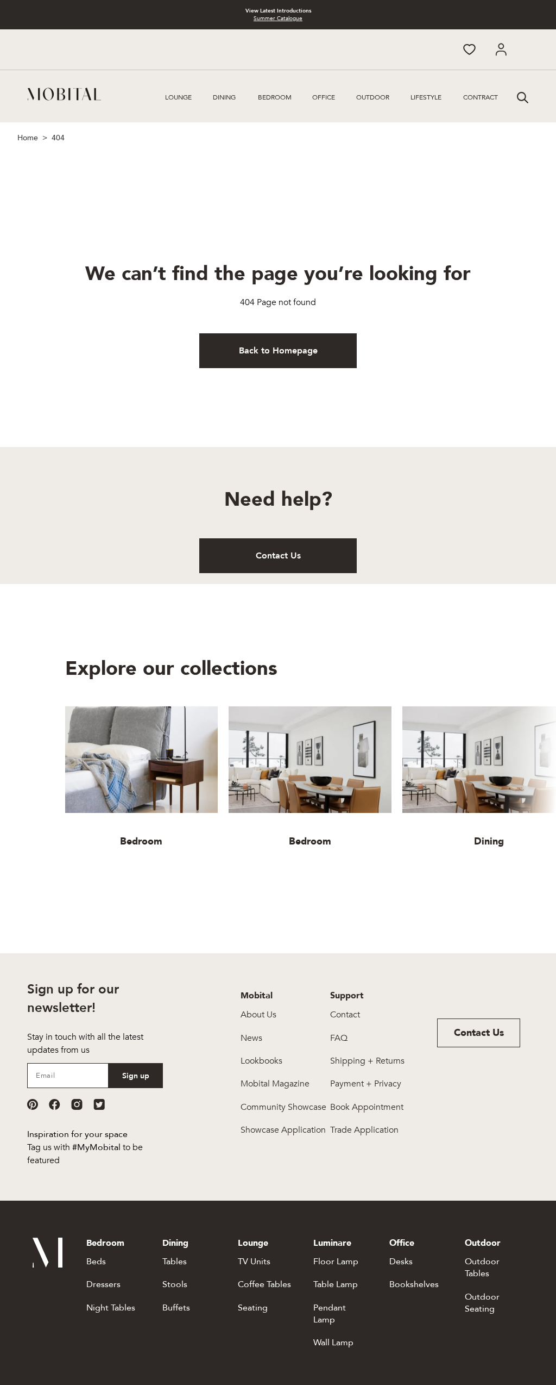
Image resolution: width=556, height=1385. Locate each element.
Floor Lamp (335, 1262)
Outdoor (372, 97)
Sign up (135, 1076)
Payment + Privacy (365, 1084)
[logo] (64, 94)
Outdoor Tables (482, 1268)
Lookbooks (261, 1061)
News (251, 1038)
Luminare (332, 1243)
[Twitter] (99, 1104)
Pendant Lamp (329, 1314)
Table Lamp (335, 1284)
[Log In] (501, 49)
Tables (174, 1262)
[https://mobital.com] (47, 1265)
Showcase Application (283, 1130)
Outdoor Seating (482, 1303)
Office (323, 97)
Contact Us (278, 556)
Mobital (257, 996)
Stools (174, 1284)
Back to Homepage (278, 351)
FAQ (339, 1038)
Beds (96, 1262)
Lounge (178, 97)
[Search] (521, 96)
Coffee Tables (264, 1284)
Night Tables (110, 1308)
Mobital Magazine (275, 1084)
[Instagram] (77, 1104)
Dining (224, 97)
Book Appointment (366, 1107)
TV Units (254, 1262)
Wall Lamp (333, 1343)
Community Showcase (283, 1107)
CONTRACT (480, 97)
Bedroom (275, 97)
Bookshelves (414, 1284)
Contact (345, 1015)
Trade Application (364, 1130)
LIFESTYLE (425, 97)
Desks (401, 1262)
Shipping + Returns (367, 1061)
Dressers (103, 1284)
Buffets (176, 1308)
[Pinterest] (32, 1104)
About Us (258, 1015)
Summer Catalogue (278, 18)
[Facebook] (54, 1104)
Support (347, 996)
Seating (253, 1308)
